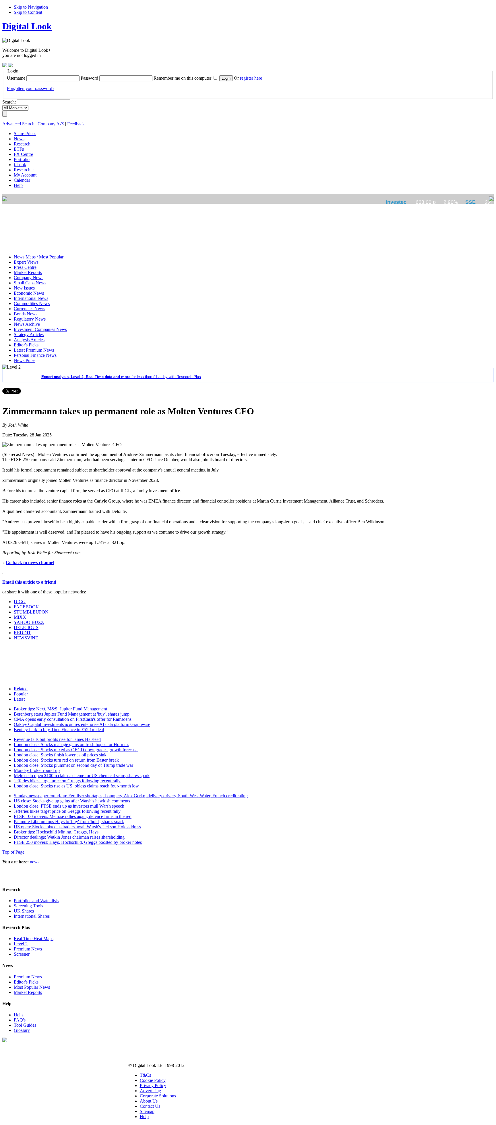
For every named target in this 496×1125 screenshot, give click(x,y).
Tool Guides (25, 1025)
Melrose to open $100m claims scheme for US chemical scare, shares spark (82, 775)
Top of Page (13, 852)
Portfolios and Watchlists (36, 900)
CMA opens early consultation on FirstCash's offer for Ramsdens (72, 719)
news (34, 861)
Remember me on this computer (182, 78)
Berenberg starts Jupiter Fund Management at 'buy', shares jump (71, 714)
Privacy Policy (153, 1085)
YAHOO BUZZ (29, 622)
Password (89, 78)
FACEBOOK (26, 606)
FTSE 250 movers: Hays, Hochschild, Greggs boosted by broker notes (78, 842)
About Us (149, 1101)
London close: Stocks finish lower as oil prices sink (60, 754)
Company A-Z (51, 123)
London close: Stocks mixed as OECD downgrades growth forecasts (76, 749)
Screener (22, 954)
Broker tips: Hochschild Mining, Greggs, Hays (56, 831)
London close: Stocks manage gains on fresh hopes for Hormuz (71, 744)
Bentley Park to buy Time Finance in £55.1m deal (59, 729)
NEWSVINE (26, 637)
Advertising (150, 1090)
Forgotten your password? (30, 88)
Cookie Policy (153, 1080)
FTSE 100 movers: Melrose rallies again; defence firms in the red (72, 816)
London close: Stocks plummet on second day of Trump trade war (73, 765)
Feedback (76, 123)
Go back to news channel (30, 562)
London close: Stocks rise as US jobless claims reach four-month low (76, 785)
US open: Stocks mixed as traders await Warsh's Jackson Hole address (77, 826)
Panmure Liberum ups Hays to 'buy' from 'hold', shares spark (69, 821)
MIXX (20, 617)
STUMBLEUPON (31, 612)
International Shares (32, 916)
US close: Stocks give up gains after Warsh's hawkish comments (72, 800)
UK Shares (24, 911)
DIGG (20, 601)
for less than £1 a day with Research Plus (121, 377)
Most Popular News (32, 987)
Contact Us (150, 1106)
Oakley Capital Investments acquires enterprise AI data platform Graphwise (82, 724)
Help (18, 1014)
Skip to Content (28, 12)
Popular (21, 693)
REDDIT (22, 632)
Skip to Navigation (31, 7)
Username (16, 78)
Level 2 (21, 943)
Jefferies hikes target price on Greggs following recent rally (67, 780)
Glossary (22, 1030)
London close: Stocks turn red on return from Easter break (66, 760)
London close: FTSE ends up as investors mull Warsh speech (69, 806)
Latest (19, 699)
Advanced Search (18, 123)
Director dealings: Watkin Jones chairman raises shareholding (69, 837)
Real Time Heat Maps (33, 938)
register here (251, 78)
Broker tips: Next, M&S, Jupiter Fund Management (60, 708)
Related (21, 688)
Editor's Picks (26, 982)
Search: (9, 101)
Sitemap (147, 1111)
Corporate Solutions (158, 1095)
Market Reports (28, 992)
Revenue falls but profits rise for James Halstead (57, 739)
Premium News (28, 948)
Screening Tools (28, 905)
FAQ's (20, 1019)
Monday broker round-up (37, 770)
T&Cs (145, 1075)
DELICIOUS (26, 627)
